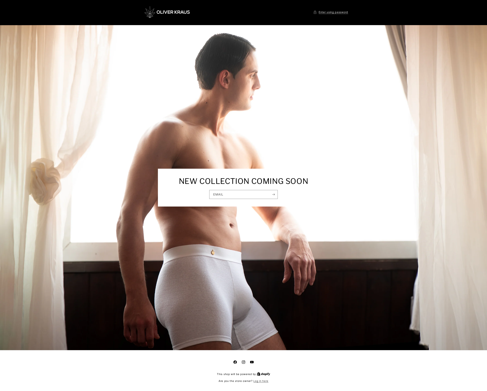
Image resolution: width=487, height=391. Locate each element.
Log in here (260, 380)
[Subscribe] (273, 194)
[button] (330, 12)
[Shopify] (263, 374)
